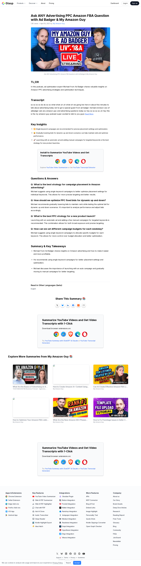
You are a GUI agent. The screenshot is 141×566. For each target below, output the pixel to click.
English (33, 289)
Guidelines (81, 557)
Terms (66, 557)
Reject (68, 563)
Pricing (51, 3)
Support (58, 557)
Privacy (73, 557)
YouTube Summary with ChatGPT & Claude (61, 341)
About (43, 3)
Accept (77, 563)
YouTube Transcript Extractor (84, 167)
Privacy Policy (58, 563)
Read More (89, 114)
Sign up (134, 3)
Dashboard (115, 3)
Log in (125, 3)
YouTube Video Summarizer (57, 167)
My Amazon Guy (59, 23)
